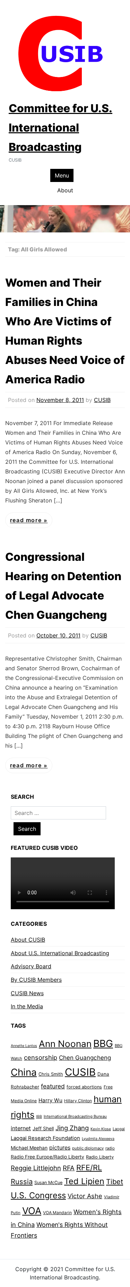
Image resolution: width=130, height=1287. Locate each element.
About (65, 190)
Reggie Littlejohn (36, 1168)
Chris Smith (50, 1074)
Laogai (119, 1128)
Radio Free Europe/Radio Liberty (47, 1157)
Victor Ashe (85, 1196)
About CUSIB (28, 939)
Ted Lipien (84, 1181)
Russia (22, 1181)
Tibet (114, 1182)
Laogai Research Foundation (45, 1138)
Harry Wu (50, 1100)
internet (21, 1128)
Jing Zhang (72, 1128)
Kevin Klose (100, 1129)
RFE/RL (89, 1167)
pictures (59, 1147)
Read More (27, 520)
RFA (69, 1168)
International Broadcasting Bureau (75, 1116)
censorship (40, 1057)
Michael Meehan (29, 1148)
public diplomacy (88, 1148)
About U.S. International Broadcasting (60, 953)
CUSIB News (27, 993)
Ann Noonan (65, 1043)
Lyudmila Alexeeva (98, 1138)
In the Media (27, 1006)
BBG (103, 1043)
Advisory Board (31, 966)
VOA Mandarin (57, 1212)
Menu (62, 175)
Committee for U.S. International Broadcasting (60, 128)
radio (110, 1148)
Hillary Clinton (78, 1100)
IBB (39, 1116)
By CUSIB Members (36, 979)
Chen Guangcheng (85, 1057)
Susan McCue (48, 1182)
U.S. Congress (38, 1195)
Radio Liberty (100, 1157)
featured (53, 1086)
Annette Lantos (24, 1046)
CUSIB (102, 399)
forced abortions (84, 1086)
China (24, 1072)
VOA (31, 1211)
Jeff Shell (43, 1128)
